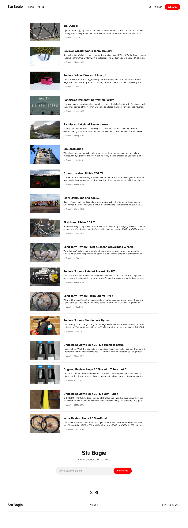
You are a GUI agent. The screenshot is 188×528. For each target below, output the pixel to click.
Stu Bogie (15, 7)
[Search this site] (150, 7)
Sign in (158, 7)
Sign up (94, 505)
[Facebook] (96, 492)
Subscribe (173, 7)
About (41, 7)
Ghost (177, 505)
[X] (91, 492)
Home (31, 7)
